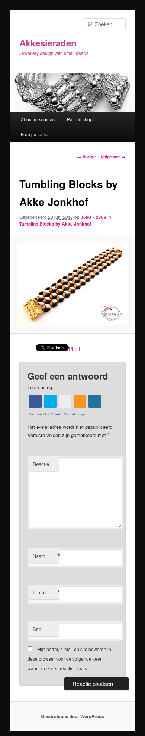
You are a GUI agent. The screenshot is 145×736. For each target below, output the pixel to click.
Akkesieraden (48, 42)
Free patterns (34, 134)
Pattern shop (80, 119)
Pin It (74, 348)
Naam (46, 556)
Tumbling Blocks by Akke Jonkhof (55, 223)
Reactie (41, 463)
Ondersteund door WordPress (72, 716)
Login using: (41, 387)
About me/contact (38, 119)
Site (37, 628)
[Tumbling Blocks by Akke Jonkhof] (72, 284)
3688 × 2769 (93, 217)
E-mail (46, 592)
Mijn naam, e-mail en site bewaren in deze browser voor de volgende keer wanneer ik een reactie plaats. (69, 659)
